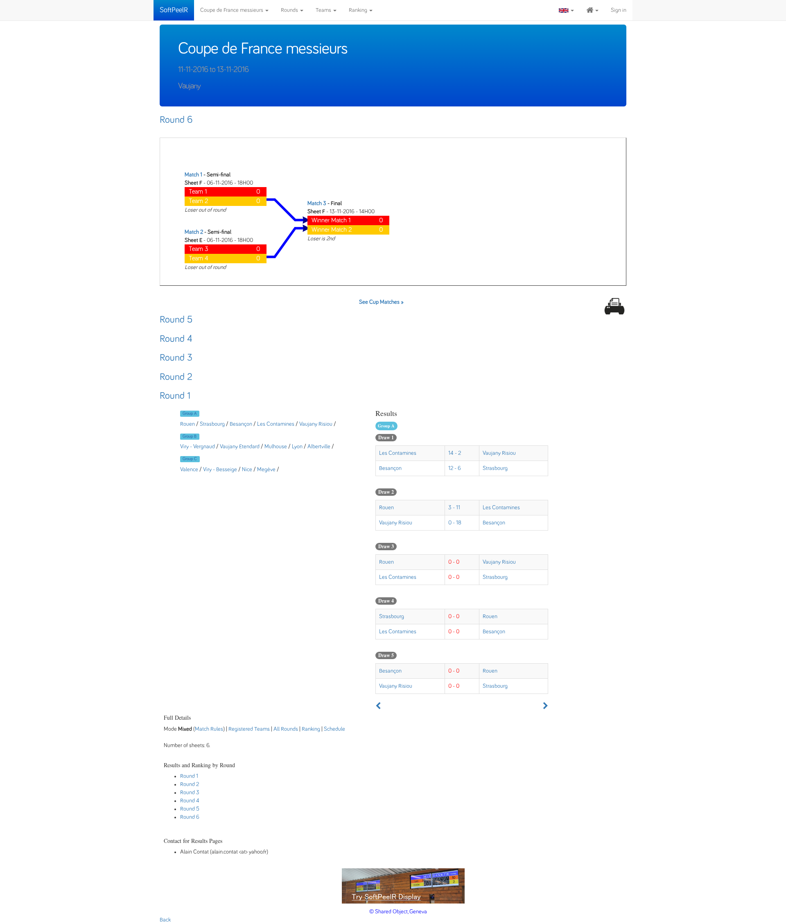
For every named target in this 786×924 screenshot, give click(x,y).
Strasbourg (212, 424)
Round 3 (176, 358)
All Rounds (285, 729)
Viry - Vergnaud (197, 447)
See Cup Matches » (381, 302)
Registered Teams (249, 729)
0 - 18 (454, 523)
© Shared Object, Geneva (398, 912)
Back (165, 920)
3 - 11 (454, 508)
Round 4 (176, 339)
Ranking (358, 10)
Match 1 (193, 175)
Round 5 (176, 320)
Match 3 (316, 203)
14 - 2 (454, 453)
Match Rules (209, 729)
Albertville (318, 447)
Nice (247, 469)
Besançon (241, 424)
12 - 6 (454, 468)
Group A (189, 413)
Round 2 (176, 377)
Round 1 (175, 396)
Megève (266, 469)
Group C (190, 459)
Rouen (187, 424)
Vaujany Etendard (240, 447)
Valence (189, 469)
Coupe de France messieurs (232, 10)
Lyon (297, 447)
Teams (324, 10)
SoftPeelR (174, 10)
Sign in (618, 10)
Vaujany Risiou (315, 424)
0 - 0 (453, 562)
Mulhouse (275, 447)
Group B (189, 436)
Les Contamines (275, 424)
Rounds (290, 10)
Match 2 (194, 232)
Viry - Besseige (220, 469)
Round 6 (176, 120)
